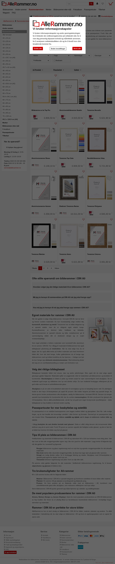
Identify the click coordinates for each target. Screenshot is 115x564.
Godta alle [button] (38, 48)
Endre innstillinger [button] (58, 49)
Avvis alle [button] (77, 48)
